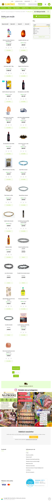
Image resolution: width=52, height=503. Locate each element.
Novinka (42, 31)
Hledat (40, 4)
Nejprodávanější (5, 24)
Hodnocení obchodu (30, 465)
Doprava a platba (18, 1)
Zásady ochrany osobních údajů (32, 461)
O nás (12, 1)
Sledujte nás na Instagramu (27, 390)
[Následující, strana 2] (16, 372)
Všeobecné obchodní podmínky (32, 459)
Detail (23, 257)
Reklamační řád (29, 463)
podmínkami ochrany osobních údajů (31, 439)
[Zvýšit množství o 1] (11, 47)
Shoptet (7, 499)
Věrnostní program (30, 472)
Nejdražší (20, 24)
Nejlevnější (12, 24)
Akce (42, 30)
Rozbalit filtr (42, 37)
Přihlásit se (33, 437)
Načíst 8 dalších (16, 368)
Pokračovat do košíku (43, 16)
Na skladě (42, 28)
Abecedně (27, 24)
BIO (42, 33)
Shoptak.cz (13, 499)
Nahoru (16, 376)
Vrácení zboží (27, 1)
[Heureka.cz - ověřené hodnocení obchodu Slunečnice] (38, 483)
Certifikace (28, 470)
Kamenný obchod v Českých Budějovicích (34, 468)
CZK (35, 1)
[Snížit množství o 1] (6, 47)
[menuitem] (4, 8)
